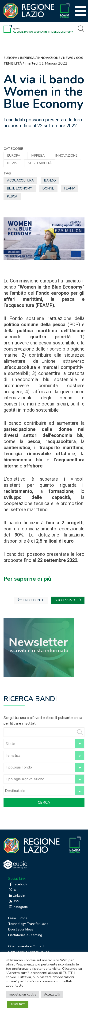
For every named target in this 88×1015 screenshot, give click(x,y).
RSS (16, 901)
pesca (12, 196)
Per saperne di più (27, 579)
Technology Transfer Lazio (28, 924)
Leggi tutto (14, 985)
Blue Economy (19, 188)
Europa (10, 58)
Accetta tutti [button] (52, 994)
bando (50, 180)
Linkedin (19, 895)
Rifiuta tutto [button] (18, 1004)
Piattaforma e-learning (25, 935)
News (16, 29)
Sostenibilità (40, 163)
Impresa (27, 58)
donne (48, 188)
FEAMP (69, 188)
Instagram (20, 907)
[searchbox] (39, 755)
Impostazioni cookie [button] (22, 994)
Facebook (20, 884)
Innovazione (48, 58)
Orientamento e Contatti (26, 946)
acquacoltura (20, 180)
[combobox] (44, 744)
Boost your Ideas (20, 929)
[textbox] (44, 743)
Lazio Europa (17, 918)
